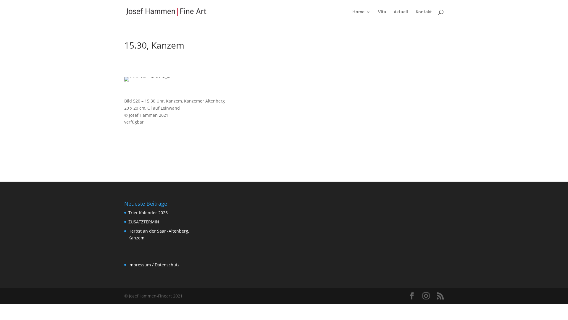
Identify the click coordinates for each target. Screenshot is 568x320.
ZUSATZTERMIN (143, 222)
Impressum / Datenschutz (154, 265)
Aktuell (401, 12)
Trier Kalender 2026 (148, 212)
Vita (382, 12)
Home (358, 12)
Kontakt (424, 12)
